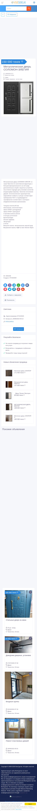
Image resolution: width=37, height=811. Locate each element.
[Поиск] (29, 8)
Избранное (13, 14)
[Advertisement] (18, 37)
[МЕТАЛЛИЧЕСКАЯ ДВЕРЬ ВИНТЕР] (9, 407)
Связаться (19, 329)
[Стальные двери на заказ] (18, 604)
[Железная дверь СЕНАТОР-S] (9, 418)
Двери (6, 77)
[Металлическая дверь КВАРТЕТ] (9, 384)
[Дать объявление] (34, 2)
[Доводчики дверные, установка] (18, 644)
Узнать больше (18, 809)
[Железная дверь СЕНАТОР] (9, 373)
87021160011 (10, 321)
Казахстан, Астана (9, 75)
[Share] (5, 285)
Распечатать (10, 300)
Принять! (30, 804)
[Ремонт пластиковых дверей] (18, 728)
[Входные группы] (18, 685)
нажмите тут (23, 792)
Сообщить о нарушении (14, 295)
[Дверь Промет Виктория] (9, 395)
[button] (6, 97)
